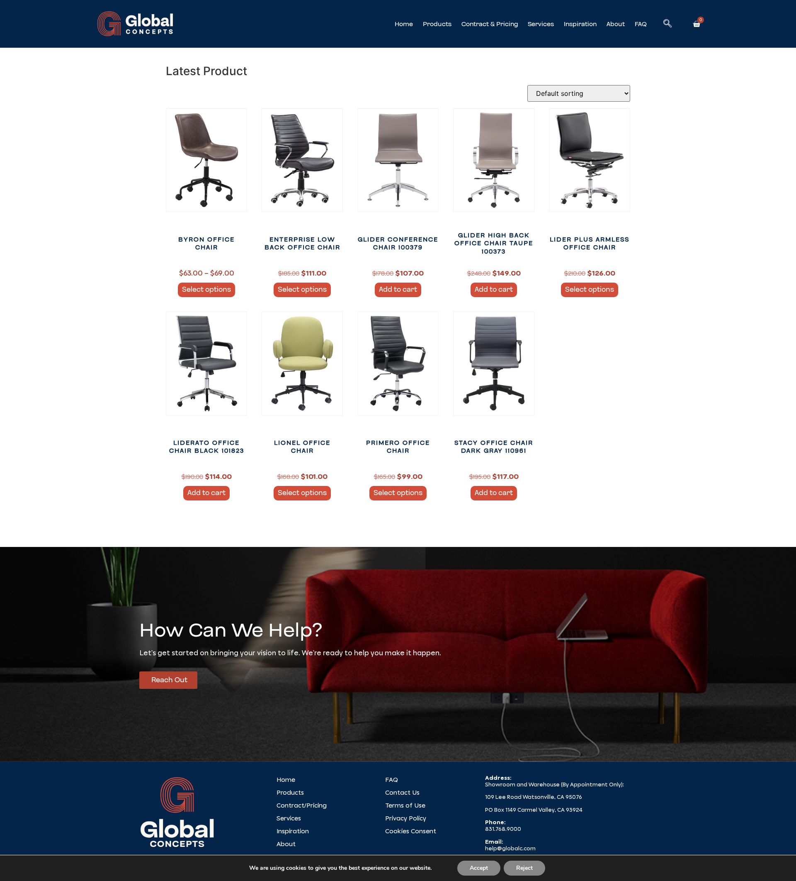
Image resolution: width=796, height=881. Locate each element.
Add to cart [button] (398, 289)
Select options (206, 289)
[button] (667, 24)
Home (404, 24)
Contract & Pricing (489, 24)
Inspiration (580, 24)
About (616, 24)
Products (437, 24)
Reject (524, 868)
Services (541, 24)
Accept (479, 868)
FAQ (641, 24)
